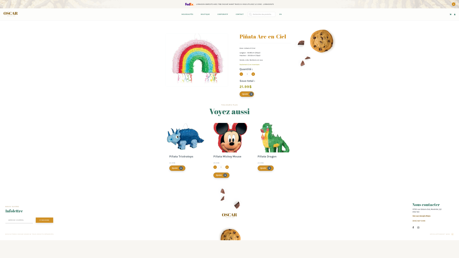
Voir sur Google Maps (421, 216)
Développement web (440, 234)
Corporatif (222, 14)
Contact (240, 14)
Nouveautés (187, 14)
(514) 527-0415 (419, 221)
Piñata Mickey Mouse (227, 156)
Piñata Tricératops (181, 156)
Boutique (205, 14)
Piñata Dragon (267, 156)
